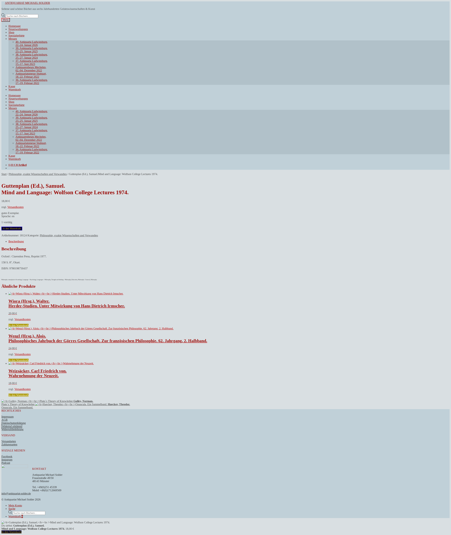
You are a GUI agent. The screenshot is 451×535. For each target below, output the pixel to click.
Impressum (7, 416)
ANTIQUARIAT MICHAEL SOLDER (27, 2)
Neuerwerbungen (18, 29)
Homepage (14, 26)
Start (4, 174)
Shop (11, 32)
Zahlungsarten (9, 444)
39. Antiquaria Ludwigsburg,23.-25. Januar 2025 (32, 50)
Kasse (11, 86)
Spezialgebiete (16, 35)
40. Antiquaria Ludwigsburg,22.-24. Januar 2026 (32, 43)
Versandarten (8, 441)
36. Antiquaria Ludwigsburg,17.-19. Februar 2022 (32, 81)
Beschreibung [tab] (16, 241)
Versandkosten (15, 207)
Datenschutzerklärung (13, 422)
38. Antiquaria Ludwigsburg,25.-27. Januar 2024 (32, 56)
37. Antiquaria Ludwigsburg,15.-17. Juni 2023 (32, 62)
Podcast (5, 462)
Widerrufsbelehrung (12, 429)
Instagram (6, 459)
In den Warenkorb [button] (18, 325)
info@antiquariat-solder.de (16, 493)
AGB (4, 419)
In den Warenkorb (12, 228)
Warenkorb (14, 89)
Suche (11, 508)
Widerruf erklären (11, 426)
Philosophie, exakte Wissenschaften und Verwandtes (38, 174)
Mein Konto (15, 505)
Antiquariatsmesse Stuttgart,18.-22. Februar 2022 (31, 75)
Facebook (6, 456)
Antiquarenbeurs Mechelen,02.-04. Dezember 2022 (31, 69)
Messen (12, 38)
